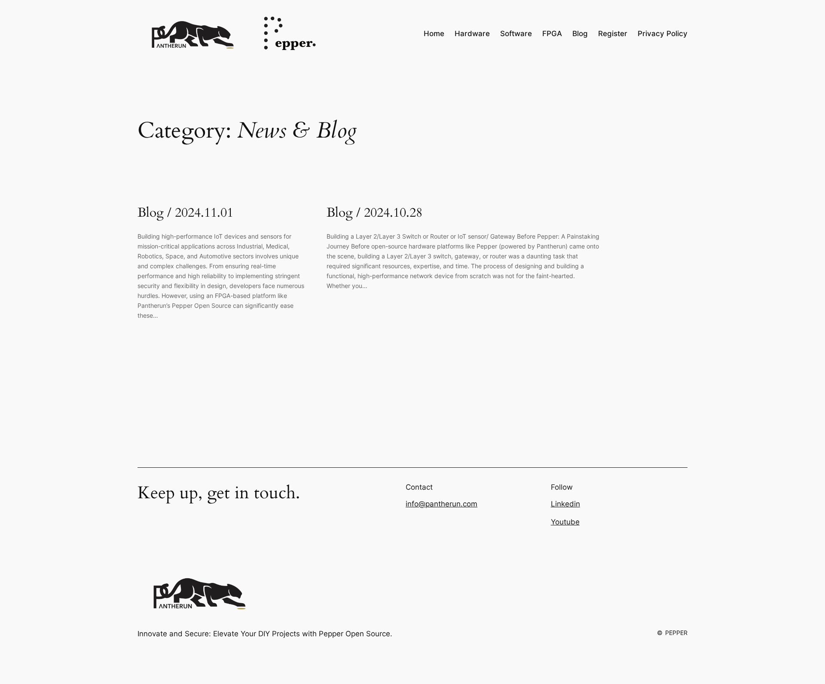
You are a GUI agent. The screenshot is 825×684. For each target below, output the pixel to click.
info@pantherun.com (441, 504)
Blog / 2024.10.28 (374, 213)
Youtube (565, 522)
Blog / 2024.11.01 (185, 213)
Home (434, 33)
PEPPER (676, 632)
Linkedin (565, 504)
